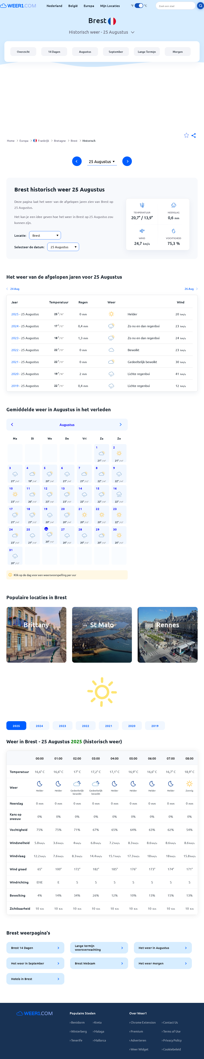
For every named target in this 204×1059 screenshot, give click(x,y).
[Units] (139, 5)
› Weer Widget (138, 1049)
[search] (200, 5)
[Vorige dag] (77, 161)
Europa (89, 5)
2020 (131, 726)
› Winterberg (78, 1031)
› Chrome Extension (142, 1022)
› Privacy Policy (171, 1040)
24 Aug (14, 289)
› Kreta (97, 1022)
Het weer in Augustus (154, 948)
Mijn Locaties (110, 5)
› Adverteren (137, 1040)
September (116, 52)
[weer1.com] (18, 5)
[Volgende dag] (127, 161)
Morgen (178, 52)
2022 (85, 726)
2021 (108, 726)
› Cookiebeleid (171, 1049)
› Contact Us (170, 1022)
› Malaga (98, 1031)
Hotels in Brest (21, 979)
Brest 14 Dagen (22, 948)
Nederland (54, 5)
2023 (62, 726)
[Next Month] (121, 425)
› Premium (136, 1031)
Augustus (85, 52)
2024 (39, 726)
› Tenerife (76, 1040)
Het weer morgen (151, 963)
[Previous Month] (13, 425)
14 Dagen (54, 52)
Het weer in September (27, 963)
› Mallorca (99, 1040)
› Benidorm (77, 1022)
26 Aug (189, 289)
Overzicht (23, 52)
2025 (16, 726)
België (73, 5)
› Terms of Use (171, 1031)
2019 (155, 726)
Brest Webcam (85, 963)
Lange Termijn (147, 52)
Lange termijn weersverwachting (88, 948)
